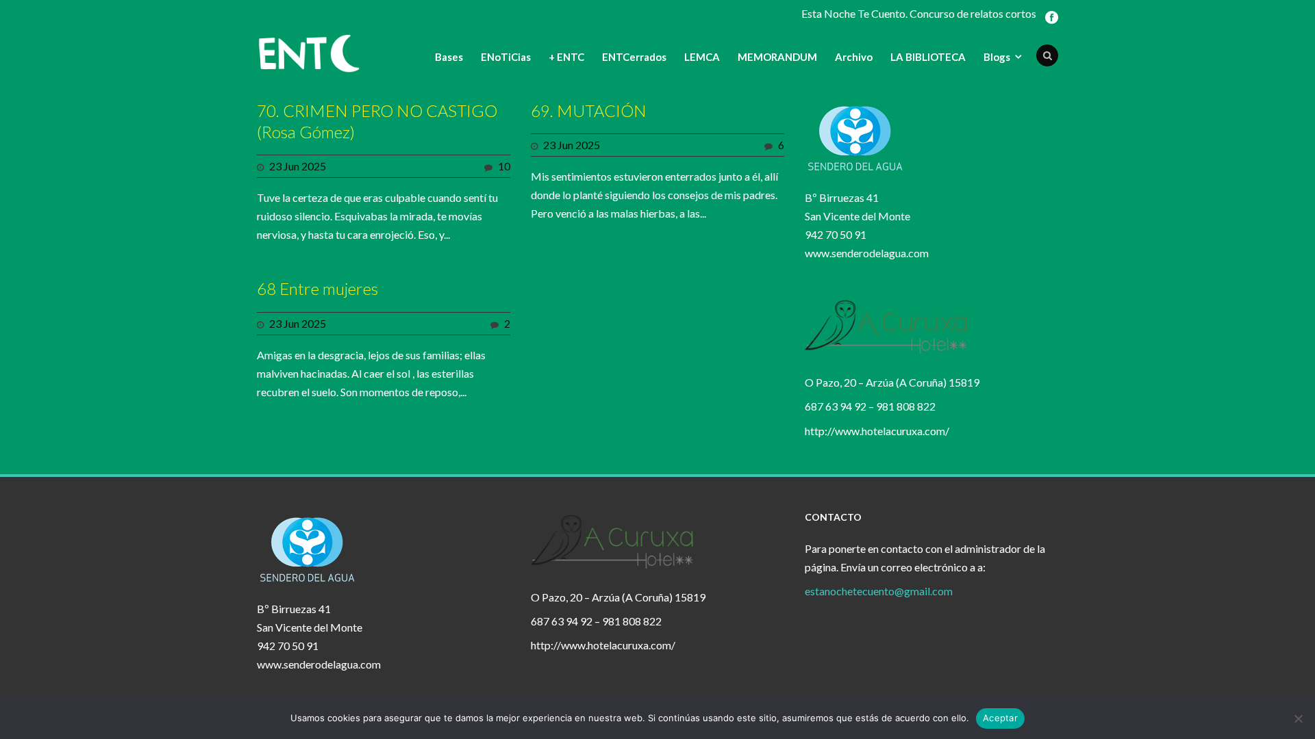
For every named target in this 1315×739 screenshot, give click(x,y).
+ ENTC (566, 57)
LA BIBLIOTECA (928, 57)
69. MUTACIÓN (589, 110)
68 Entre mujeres (317, 288)
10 (504, 165)
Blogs (997, 57)
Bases (449, 57)
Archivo (854, 57)
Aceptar (1000, 717)
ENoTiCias (506, 57)
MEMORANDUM (777, 57)
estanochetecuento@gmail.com (879, 590)
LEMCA (702, 57)
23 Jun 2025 (297, 165)
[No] (1298, 718)
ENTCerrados (634, 57)
